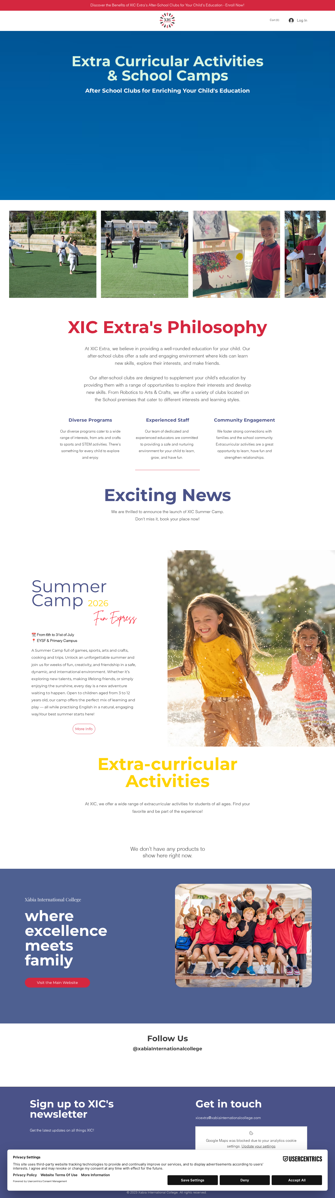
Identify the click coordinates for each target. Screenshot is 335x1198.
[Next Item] (312, 254)
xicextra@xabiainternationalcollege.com (228, 1117)
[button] (275, 20)
